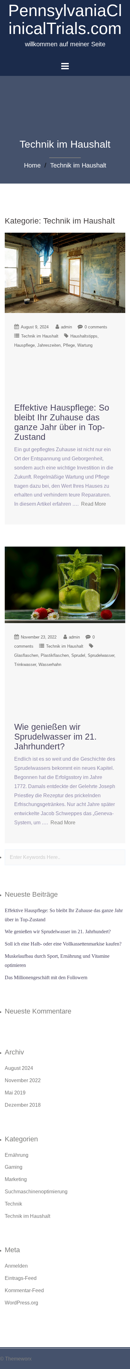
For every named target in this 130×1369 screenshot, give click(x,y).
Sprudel (78, 655)
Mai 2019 (15, 1092)
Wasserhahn (49, 664)
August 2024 (19, 1068)
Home (32, 165)
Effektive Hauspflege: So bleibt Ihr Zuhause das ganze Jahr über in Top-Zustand (61, 422)
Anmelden (16, 1266)
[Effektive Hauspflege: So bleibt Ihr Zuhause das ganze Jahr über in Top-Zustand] (65, 272)
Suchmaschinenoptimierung (36, 1191)
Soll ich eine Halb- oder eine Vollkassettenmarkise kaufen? (63, 943)
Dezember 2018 (23, 1105)
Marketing (16, 1179)
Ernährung (16, 1155)
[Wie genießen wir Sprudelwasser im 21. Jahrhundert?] (65, 584)
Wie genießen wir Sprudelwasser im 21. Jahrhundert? (55, 736)
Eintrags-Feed (21, 1278)
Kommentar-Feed (24, 1290)
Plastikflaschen (55, 655)
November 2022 (23, 1080)
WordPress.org (21, 1302)
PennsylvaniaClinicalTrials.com (65, 19)
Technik (13, 1204)
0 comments (96, 327)
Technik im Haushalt (78, 165)
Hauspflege (24, 345)
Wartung (84, 345)
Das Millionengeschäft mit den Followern (46, 977)
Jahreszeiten (49, 345)
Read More (93, 504)
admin (66, 327)
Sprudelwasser (101, 655)
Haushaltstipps (84, 336)
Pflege (69, 345)
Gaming (13, 1167)
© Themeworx (16, 1358)
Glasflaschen (26, 655)
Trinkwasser (25, 664)
